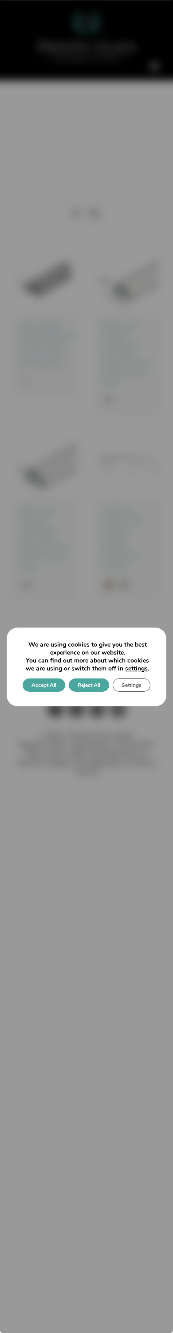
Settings (132, 685)
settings (136, 669)
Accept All (43, 685)
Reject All (89, 685)
